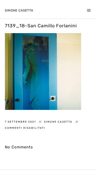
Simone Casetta (19, 10)
